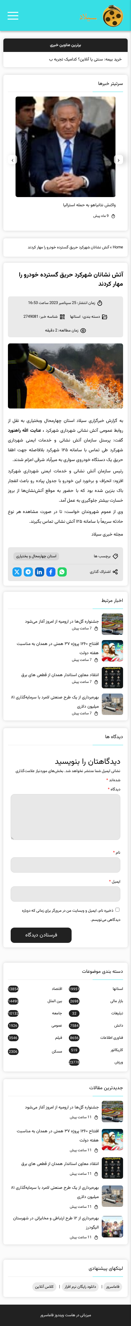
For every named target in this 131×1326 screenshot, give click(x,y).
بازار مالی (96, 1001)
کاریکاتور (97, 1050)
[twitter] (17, 572)
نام (116, 853)
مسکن (35, 1052)
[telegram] (28, 572)
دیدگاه (114, 789)
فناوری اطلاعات (96, 1038)
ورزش (96, 1062)
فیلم (35, 1038)
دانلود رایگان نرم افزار (80, 1287)
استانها (75, 317)
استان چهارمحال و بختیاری (36, 556)
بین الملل (35, 1001)
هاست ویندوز (65, 1315)
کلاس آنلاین (44, 1287)
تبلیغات (97, 1013)
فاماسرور (112, 1287)
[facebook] (50, 572)
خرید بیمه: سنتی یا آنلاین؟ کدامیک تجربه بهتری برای (79, 59)
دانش (96, 1026)
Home (118, 247)
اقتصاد (35, 989)
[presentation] (118, 159)
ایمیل (114, 882)
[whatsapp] (62, 572)
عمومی (35, 1026)
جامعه (35, 1013)
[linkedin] (39, 572)
